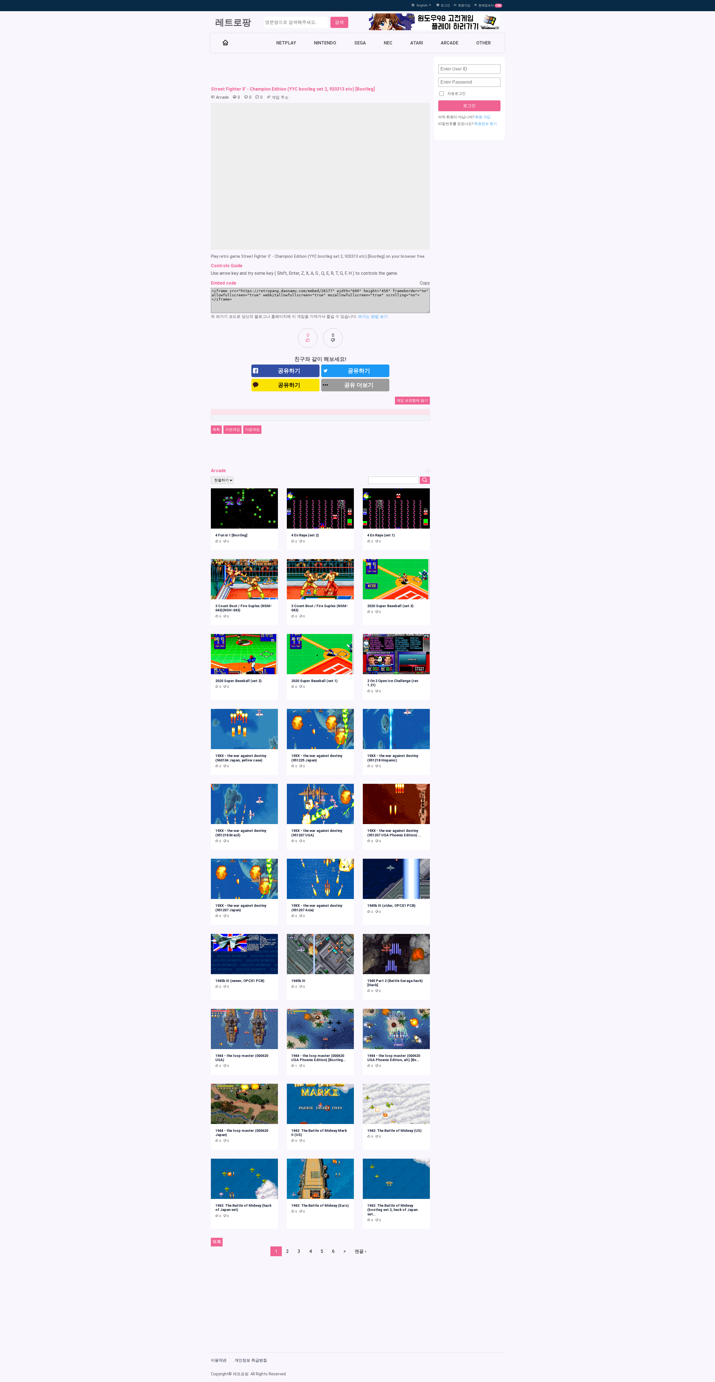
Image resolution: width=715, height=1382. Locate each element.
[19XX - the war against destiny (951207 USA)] (320, 804)
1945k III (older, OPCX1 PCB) (391, 905)
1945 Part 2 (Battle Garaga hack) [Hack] (395, 983)
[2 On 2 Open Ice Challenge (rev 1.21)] (396, 654)
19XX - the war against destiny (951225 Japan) (316, 758)
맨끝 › (360, 1251)
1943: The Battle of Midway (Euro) (320, 1205)
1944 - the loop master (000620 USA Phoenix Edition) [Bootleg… (318, 1058)
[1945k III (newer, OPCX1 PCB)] (244, 954)
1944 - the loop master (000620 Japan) (241, 1132)
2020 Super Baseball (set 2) (238, 681)
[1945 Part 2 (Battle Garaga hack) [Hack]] (396, 954)
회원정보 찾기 (485, 124)
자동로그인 (456, 93)
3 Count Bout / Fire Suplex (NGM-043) (319, 608)
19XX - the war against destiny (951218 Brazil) (240, 833)
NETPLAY (286, 43)
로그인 (445, 5)
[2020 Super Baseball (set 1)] (320, 654)
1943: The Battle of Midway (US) (394, 1130)
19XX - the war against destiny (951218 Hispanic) (392, 758)
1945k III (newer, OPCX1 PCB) (239, 981)
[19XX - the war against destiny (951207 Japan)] (244, 879)
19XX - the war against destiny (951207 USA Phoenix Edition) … (394, 833)
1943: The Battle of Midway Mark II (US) (319, 1132)
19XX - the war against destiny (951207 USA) (316, 833)
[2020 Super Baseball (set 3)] (396, 579)
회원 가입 (482, 117)
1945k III (298, 981)
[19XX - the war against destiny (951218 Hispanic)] (396, 729)
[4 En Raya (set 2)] (320, 508)
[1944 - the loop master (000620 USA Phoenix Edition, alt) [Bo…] (396, 1029)
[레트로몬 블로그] (434, 22)
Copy (425, 283)
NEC (388, 43)
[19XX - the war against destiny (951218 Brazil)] (244, 804)
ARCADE (449, 43)
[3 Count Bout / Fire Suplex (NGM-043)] (320, 579)
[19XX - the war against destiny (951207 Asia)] (320, 879)
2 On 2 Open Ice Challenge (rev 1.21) (392, 683)
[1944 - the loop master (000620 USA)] (244, 1029)
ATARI (416, 43)
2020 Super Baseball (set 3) (390, 606)
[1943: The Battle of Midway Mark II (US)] (320, 1104)
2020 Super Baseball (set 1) (314, 681)
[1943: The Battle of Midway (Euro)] (320, 1179)
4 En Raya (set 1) (381, 535)
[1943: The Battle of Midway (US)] (396, 1104)
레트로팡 (233, 22)
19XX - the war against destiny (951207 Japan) (240, 907)
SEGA (360, 43)
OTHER (483, 43)
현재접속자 (486, 5)
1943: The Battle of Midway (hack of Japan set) (243, 1207)
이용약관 (219, 1360)
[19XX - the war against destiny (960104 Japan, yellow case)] (244, 729)
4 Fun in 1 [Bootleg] (231, 535)
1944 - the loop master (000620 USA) (241, 1058)
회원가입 (464, 5)
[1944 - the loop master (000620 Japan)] (244, 1104)
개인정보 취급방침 (251, 1360)
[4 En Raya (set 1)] (396, 508)
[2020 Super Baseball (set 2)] (244, 654)
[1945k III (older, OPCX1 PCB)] (396, 879)
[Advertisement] (320, 69)
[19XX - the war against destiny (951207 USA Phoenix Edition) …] (396, 804)
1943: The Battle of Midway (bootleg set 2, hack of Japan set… (392, 1209)
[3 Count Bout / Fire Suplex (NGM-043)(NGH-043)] (244, 579)
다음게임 (252, 429)
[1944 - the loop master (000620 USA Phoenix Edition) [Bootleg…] (320, 1029)
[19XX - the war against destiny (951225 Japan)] (320, 729)
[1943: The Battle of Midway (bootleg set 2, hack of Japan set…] (396, 1179)
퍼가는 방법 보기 (373, 316)
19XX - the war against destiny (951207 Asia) (316, 907)
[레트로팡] (225, 43)
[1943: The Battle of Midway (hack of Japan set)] (244, 1179)
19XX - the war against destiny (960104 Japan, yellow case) (240, 758)
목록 (216, 429)
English (422, 5)
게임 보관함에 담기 (412, 400)
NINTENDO (325, 43)
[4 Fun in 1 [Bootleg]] (244, 508)
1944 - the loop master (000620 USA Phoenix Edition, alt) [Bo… (393, 1058)
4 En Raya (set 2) (305, 535)
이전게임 (232, 429)
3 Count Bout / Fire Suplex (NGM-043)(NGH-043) (243, 608)
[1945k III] (320, 954)
